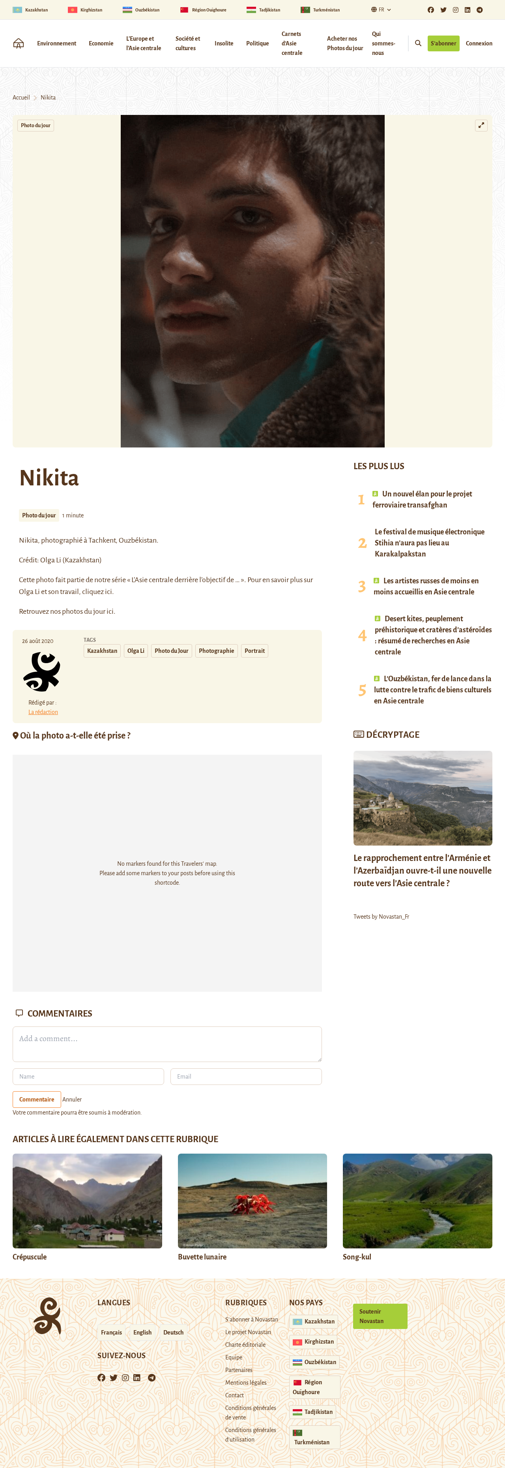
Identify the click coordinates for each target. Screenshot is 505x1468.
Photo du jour (35, 125)
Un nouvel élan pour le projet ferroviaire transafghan (422, 499)
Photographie (216, 651)
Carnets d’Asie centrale (292, 43)
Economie (101, 43)
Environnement (56, 43)
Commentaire (36, 1099)
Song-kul (357, 1257)
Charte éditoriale (245, 1345)
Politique (257, 43)
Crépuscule (30, 1257)
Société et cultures (188, 43)
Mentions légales (246, 1383)
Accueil (21, 97)
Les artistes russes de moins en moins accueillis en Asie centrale (426, 586)
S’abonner (443, 43)
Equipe (233, 1357)
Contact (234, 1395)
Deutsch (173, 1332)
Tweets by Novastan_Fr (381, 917)
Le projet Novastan (248, 1332)
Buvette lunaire (202, 1257)
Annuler (72, 1099)
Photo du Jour (172, 651)
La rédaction (43, 712)
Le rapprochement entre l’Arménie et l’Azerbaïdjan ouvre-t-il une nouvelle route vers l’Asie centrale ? (423, 870)
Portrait (255, 651)
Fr (381, 10)
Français (111, 1332)
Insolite (224, 43)
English (142, 1332)
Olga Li (135, 651)
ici (108, 592)
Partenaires (238, 1370)
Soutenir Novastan (371, 1316)
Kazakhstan (102, 651)
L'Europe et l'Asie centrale (143, 43)
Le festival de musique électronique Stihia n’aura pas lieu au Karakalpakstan (429, 543)
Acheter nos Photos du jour (345, 43)
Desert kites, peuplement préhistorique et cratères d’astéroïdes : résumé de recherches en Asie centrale (433, 635)
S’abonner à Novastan (251, 1319)
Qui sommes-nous (383, 43)
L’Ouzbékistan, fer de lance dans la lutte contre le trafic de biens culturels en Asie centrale (433, 690)
